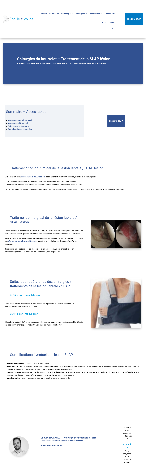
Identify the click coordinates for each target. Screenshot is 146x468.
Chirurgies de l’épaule (59, 63)
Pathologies (66, 14)
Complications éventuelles (20, 129)
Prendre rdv (115, 121)
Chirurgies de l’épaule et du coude (38, 63)
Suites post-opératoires (18, 126)
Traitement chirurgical (18, 123)
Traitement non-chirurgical (20, 120)
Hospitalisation (96, 14)
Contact (112, 22)
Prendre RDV (110, 14)
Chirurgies (80, 14)
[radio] (124, 444)
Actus (104, 22)
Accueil (44, 14)
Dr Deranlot (54, 14)
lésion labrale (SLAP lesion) (33, 177)
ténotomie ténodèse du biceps (21, 241)
